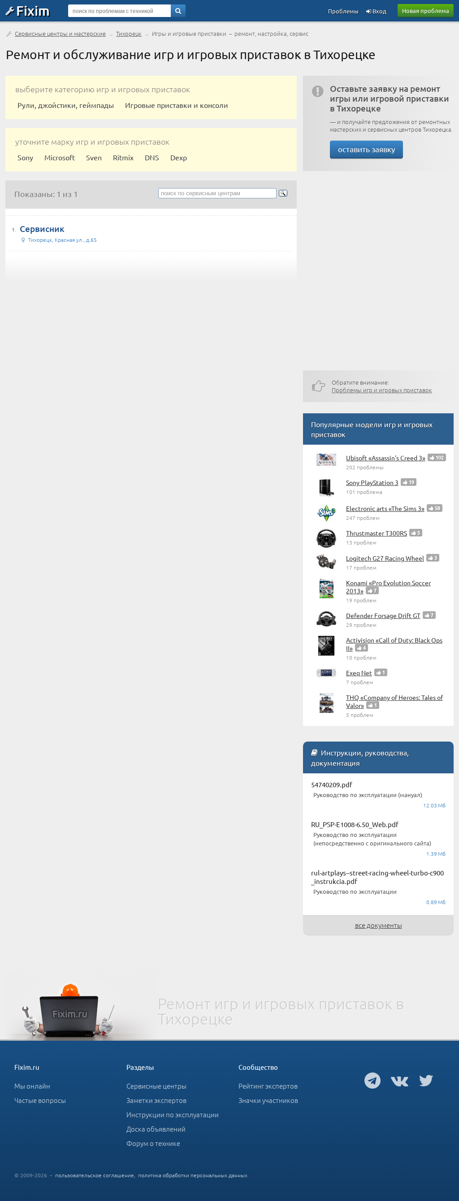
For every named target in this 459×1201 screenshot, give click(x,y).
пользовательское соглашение (94, 1175)
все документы (378, 925)
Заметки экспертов (156, 1100)
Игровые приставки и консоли (176, 104)
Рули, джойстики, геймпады (65, 104)
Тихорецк (129, 33)
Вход (378, 11)
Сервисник (42, 228)
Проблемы (343, 11)
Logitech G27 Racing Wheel (385, 558)
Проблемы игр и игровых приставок (382, 390)
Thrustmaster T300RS (376, 533)
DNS (152, 157)
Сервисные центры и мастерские (60, 33)
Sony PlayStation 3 (372, 482)
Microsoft (59, 157)
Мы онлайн (32, 1085)
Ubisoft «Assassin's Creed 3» (385, 458)
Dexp (178, 157)
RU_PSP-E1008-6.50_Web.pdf (354, 824)
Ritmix (123, 157)
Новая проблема (425, 10)
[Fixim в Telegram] (372, 1080)
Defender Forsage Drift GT (383, 615)
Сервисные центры (156, 1085)
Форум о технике (153, 1143)
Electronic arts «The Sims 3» (385, 508)
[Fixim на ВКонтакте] (399, 1080)
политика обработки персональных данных (192, 1175)
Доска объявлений (156, 1128)
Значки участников (268, 1100)
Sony (25, 157)
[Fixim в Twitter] (426, 1080)
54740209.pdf (331, 784)
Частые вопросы (40, 1100)
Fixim (33, 10)
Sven (94, 157)
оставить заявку (366, 149)
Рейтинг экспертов (268, 1085)
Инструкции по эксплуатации (172, 1114)
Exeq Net (359, 673)
